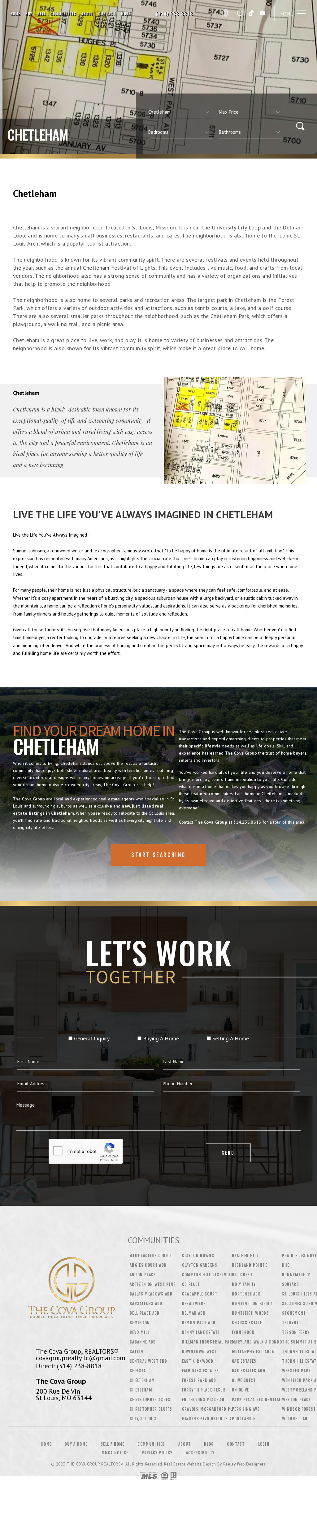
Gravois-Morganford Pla (208, 1409)
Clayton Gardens (200, 1265)
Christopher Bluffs (151, 1409)
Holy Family (244, 1284)
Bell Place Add (145, 1313)
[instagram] (239, 14)
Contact (107, 13)
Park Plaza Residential (256, 1399)
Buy (29, 13)
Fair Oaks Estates (200, 1370)
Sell (41, 13)
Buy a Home (76, 1444)
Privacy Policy (157, 1452)
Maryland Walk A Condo (257, 1341)
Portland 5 (244, 1418)
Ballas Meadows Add (151, 1293)
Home (16, 13)
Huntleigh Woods (250, 1313)
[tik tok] (251, 14)
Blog (209, 1444)
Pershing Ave (245, 1409)
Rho (286, 1265)
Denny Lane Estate (201, 1332)
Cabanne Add (143, 1341)
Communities (63, 13)
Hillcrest (242, 1274)
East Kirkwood (197, 1361)
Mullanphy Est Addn (253, 1351)
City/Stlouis (143, 1418)
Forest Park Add (199, 1380)
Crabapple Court (200, 1293)
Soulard (290, 1284)
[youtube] (262, 14)
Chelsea (138, 1370)
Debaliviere (194, 1303)
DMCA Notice (115, 1452)
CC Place (191, 1284)
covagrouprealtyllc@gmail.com (80, 1357)
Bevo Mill (140, 1332)
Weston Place (296, 1399)
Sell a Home (112, 1444)
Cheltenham (142, 1380)
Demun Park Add (199, 1322)
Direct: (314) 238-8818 (69, 1365)
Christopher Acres (150, 1399)
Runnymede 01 (296, 1274)
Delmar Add (194, 1313)
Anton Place (143, 1274)
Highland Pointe (249, 1265)
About (87, 13)
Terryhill (292, 1322)
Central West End (148, 1361)
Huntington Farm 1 (252, 1303)
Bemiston (140, 1322)
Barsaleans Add (146, 1303)
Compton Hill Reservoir (207, 1274)
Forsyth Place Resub (204, 1389)
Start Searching (158, 854)
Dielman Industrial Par (207, 1341)
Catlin (136, 1351)
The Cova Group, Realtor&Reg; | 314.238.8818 (176, 14)
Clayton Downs (198, 1255)
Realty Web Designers (244, 1464)
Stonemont (294, 1313)
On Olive (240, 1389)
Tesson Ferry (296, 1332)
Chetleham (141, 1389)
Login (264, 1444)
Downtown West (199, 1351)
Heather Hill (245, 1255)
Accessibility (200, 1452)
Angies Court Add (148, 1265)
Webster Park (296, 1370)
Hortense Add (246, 1293)
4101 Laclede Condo (150, 1255)
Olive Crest (244, 1380)
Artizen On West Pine (153, 1284)
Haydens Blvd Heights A (207, 1418)
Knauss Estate (247, 1322)
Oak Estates (244, 1361)
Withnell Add (296, 1418)
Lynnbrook (243, 1332)
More (126, 13)
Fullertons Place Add (204, 1399)
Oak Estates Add (248, 1370)
